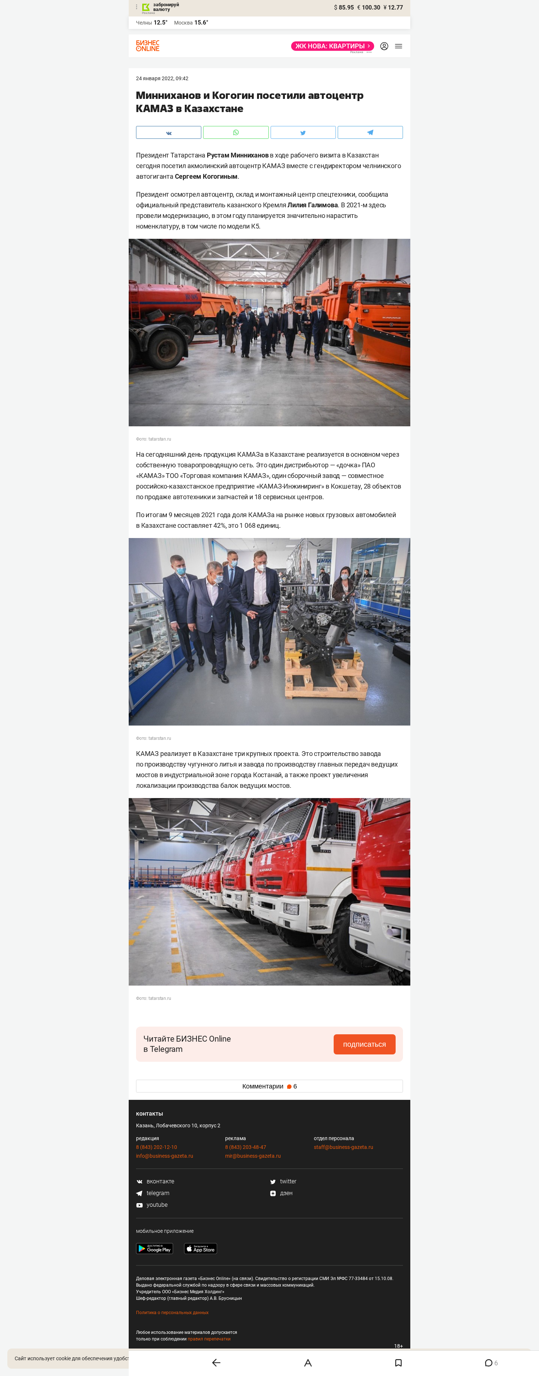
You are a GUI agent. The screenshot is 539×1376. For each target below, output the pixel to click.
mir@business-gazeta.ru (253, 1156)
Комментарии (269, 1086)
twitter (287, 1181)
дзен (286, 1193)
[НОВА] (330, 46)
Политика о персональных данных (172, 1312)
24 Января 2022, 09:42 (162, 78)
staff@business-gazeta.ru (343, 1147)
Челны (144, 23)
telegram (157, 1193)
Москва (183, 23)
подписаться (364, 1044)
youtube (156, 1204)
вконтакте (159, 1181)
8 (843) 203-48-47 (245, 1147)
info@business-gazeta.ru (164, 1156)
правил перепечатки (209, 1339)
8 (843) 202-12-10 (156, 1147)
